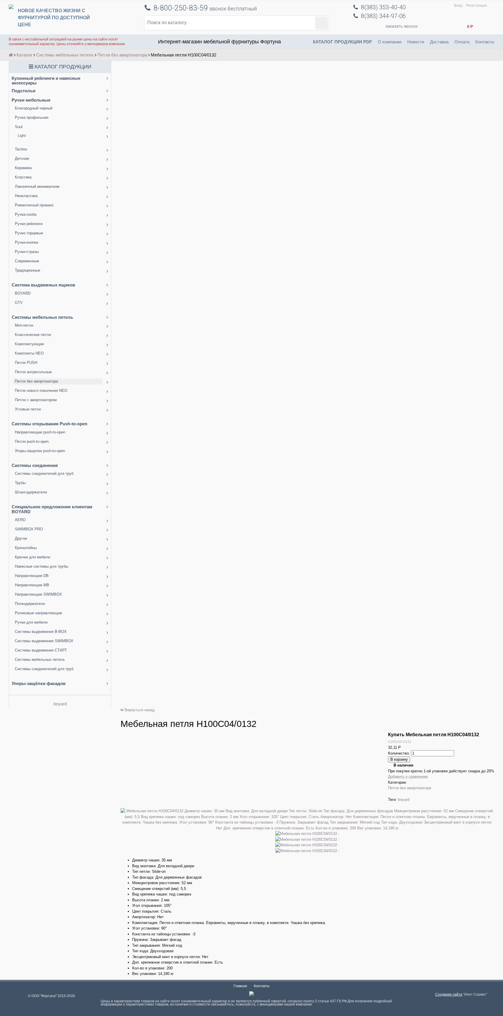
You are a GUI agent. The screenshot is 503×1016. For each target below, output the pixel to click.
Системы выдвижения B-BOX (41, 631)
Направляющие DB (32, 576)
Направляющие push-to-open (40, 432)
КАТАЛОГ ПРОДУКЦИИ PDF (342, 41)
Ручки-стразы (27, 251)
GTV (19, 302)
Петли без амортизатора (122, 54)
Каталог (24, 54)
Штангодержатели (31, 492)
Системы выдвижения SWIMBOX (44, 641)
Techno (21, 149)
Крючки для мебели (32, 557)
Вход (458, 5)
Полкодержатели (30, 603)
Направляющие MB (32, 585)
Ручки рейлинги (28, 224)
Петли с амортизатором (36, 400)
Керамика (23, 168)
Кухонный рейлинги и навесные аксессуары (46, 81)
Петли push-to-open (32, 441)
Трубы (20, 483)
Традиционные (27, 270)
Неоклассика (26, 196)
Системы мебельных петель (65, 54)
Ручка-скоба (25, 214)
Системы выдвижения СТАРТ (41, 650)
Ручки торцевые (29, 233)
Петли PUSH (26, 362)
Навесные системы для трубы (41, 566)
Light (22, 136)
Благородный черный (33, 108)
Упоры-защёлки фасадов (38, 683)
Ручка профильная (31, 117)
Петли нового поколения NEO (41, 390)
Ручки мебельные (31, 100)
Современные (27, 261)
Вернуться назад (140, 710)
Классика (23, 177)
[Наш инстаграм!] (251, 994)
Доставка (439, 41)
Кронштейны (26, 548)
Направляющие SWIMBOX (38, 594)
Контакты (484, 41)
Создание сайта (448, 994)
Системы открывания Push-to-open (49, 423)
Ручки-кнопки (26, 242)
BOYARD (23, 293)
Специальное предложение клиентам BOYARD (52, 509)
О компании (389, 41)
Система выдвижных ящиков (43, 284)
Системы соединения (35, 465)
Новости (415, 41)
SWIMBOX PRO (29, 529)
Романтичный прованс (34, 205)
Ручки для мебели (31, 622)
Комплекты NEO (29, 353)
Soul (18, 127)
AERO (20, 520)
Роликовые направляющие (38, 613)
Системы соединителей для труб (44, 473)
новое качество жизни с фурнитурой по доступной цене (54, 17)
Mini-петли (24, 325)
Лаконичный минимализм (37, 186)
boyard (60, 703)
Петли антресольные (33, 372)
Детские (22, 158)
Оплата (462, 41)
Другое (21, 538)
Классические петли (33, 334)
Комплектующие (29, 344)
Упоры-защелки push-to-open (40, 451)
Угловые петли (28, 409)
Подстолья (24, 90)
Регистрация (476, 5)
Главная (240, 986)
